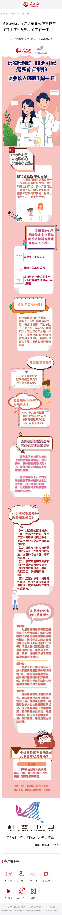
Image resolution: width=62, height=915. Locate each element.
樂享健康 (26, 13)
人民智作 (33, 898)
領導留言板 (45, 881)
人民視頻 (8, 898)
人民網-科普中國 (45, 39)
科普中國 (14, 13)
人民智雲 (20, 898)
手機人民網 (32, 881)
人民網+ (20, 881)
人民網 (3, 13)
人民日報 (8, 881)
